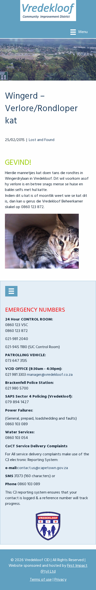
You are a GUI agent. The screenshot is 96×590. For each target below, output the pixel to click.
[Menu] (11, 291)
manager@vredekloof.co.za (50, 375)
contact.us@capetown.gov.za (42, 468)
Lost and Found (41, 140)
